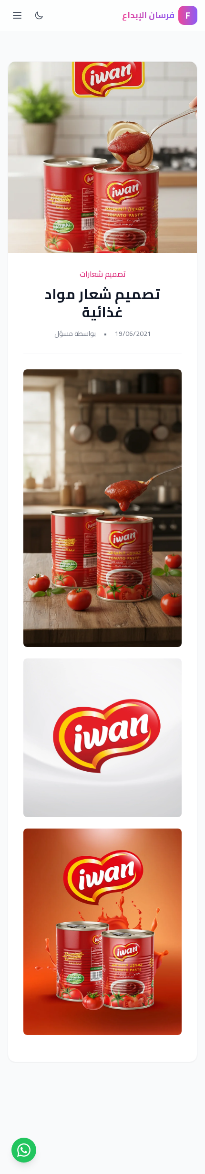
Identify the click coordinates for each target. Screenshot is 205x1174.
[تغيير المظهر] (39, 15)
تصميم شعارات (103, 274)
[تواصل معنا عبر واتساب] (23, 1150)
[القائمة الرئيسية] (17, 15)
